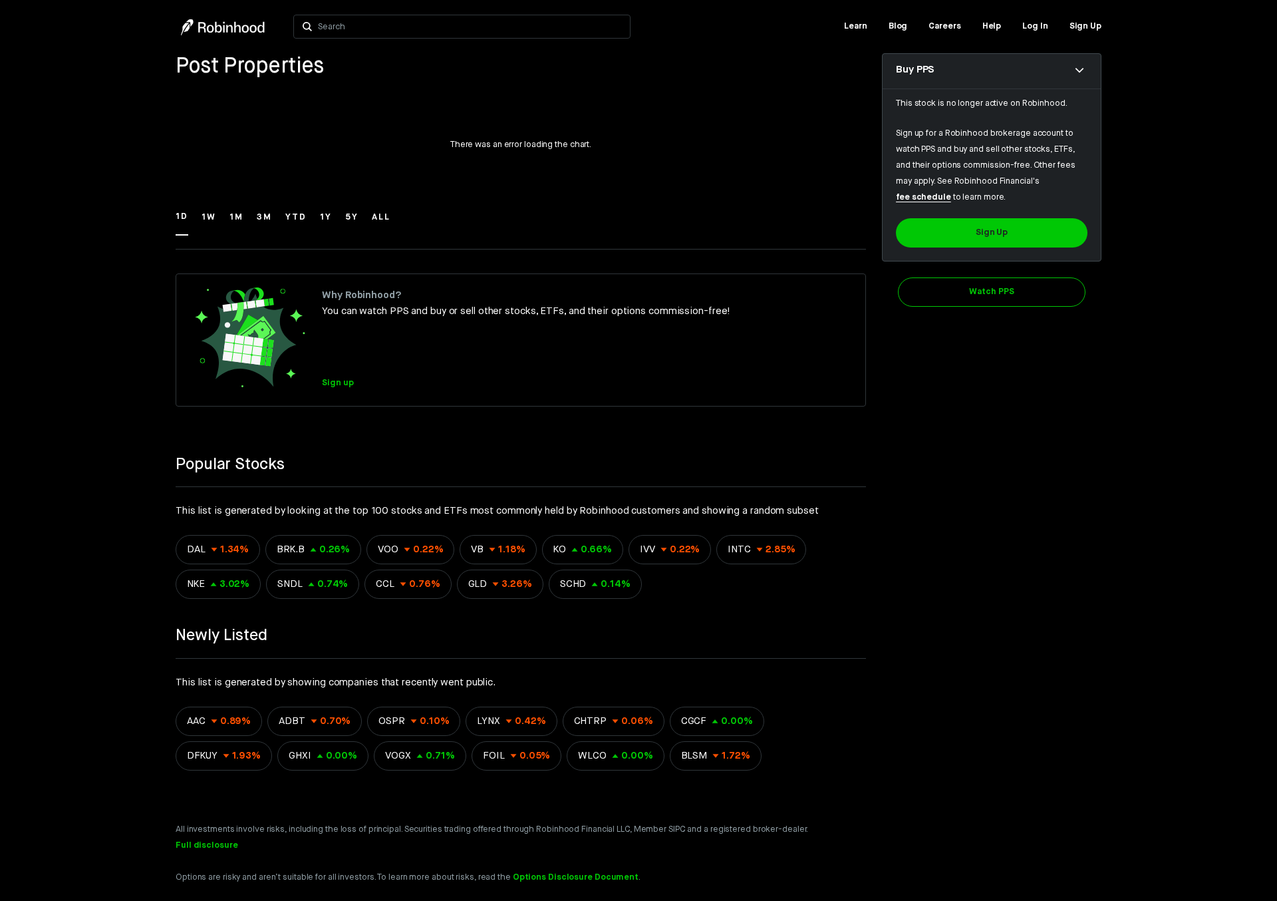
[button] (182, 223)
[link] (855, 26)
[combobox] (470, 26)
